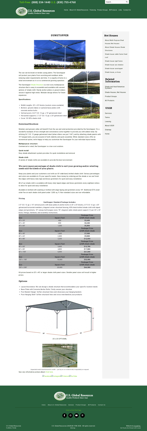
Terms (107, 117)
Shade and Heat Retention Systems (114, 87)
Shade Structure (37, 85)
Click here (49, 372)
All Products (113, 10)
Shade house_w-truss (113, 72)
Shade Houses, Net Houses (115, 92)
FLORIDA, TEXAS (11, 428)
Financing (93, 10)
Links (120, 10)
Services (108, 113)
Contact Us (127, 10)
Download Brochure (28, 124)
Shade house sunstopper (114, 68)
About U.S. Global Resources (79, 10)
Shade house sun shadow (114, 65)
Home (66, 10)
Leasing (108, 121)
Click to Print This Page (73, 410)
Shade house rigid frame (113, 61)
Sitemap (108, 130)
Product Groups (102, 10)
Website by (133, 426)
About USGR (109, 126)
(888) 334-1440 (41, 2)
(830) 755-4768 (66, 2)
